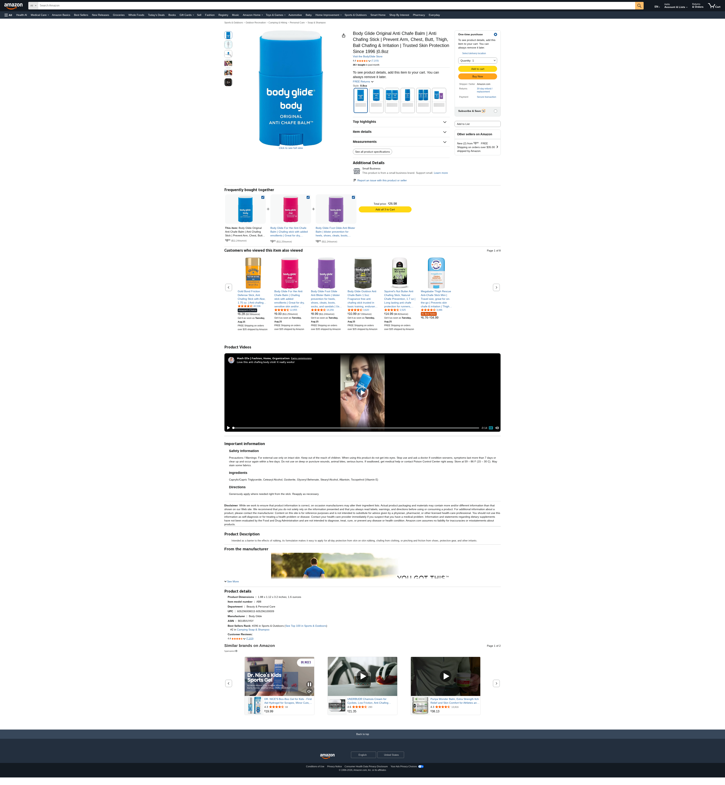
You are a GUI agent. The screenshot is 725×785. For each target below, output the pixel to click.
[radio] (228, 35)
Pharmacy (419, 14)
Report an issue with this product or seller (382, 180)
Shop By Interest (399, 14)
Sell (199, 14)
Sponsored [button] (229, 651)
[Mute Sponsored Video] (309, 691)
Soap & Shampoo (317, 22)
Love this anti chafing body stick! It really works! (266, 362)
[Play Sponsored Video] (362, 676)
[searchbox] (336, 5)
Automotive (295, 14)
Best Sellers (81, 14)
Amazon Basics (61, 14)
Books (172, 14)
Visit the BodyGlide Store (368, 56)
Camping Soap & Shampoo (253, 629)
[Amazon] (14, 5)
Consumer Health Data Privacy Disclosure (366, 766)
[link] (291, 209)
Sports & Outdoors (356, 14)
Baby (309, 14)
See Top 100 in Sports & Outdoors (305, 625)
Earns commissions (301, 358)
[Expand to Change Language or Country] (659, 7)
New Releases (100, 14)
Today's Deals (156, 14)
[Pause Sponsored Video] (309, 684)
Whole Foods (136, 14)
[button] (8, 15)
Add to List (463, 123)
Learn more (441, 172)
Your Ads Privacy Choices (404, 766)
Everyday (434, 14)
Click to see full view (291, 147)
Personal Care (297, 22)
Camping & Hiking (277, 22)
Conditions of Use (315, 766)
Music (235, 14)
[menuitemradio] (491, 427)
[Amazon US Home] (327, 756)
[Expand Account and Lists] (687, 7)
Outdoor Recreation (256, 22)
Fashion (210, 14)
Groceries (119, 14)
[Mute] (497, 428)
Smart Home (378, 14)
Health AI (21, 14)
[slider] (355, 427)
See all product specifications (372, 151)
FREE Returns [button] (362, 81)
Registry (223, 14)
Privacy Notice (334, 766)
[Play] (227, 428)
